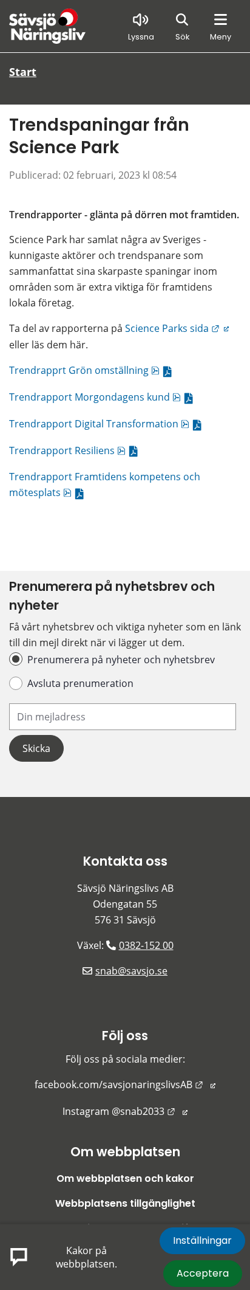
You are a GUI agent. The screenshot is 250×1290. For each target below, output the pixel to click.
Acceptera (203, 1273)
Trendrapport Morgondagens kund (103, 397)
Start (22, 71)
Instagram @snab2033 (124, 1111)
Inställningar (202, 1240)
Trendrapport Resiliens (76, 450)
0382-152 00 (146, 945)
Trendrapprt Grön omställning (93, 370)
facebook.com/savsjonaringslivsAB (125, 1084)
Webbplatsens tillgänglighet (125, 1203)
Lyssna (141, 37)
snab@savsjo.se (131, 971)
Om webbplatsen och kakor (125, 1178)
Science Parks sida (177, 328)
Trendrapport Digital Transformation (108, 423)
